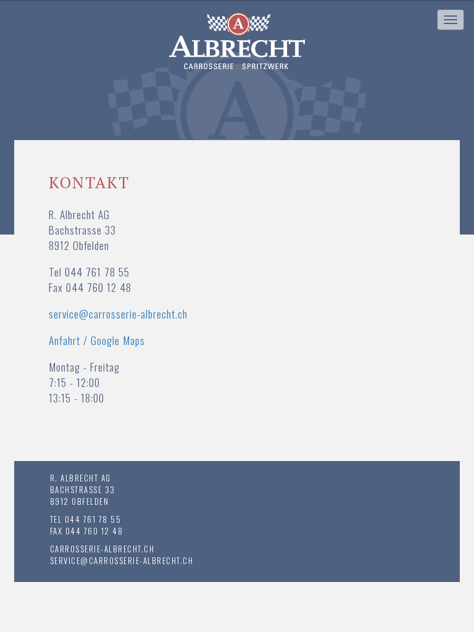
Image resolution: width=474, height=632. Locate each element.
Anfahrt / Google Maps (97, 340)
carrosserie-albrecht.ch (102, 549)
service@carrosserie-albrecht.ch (118, 314)
